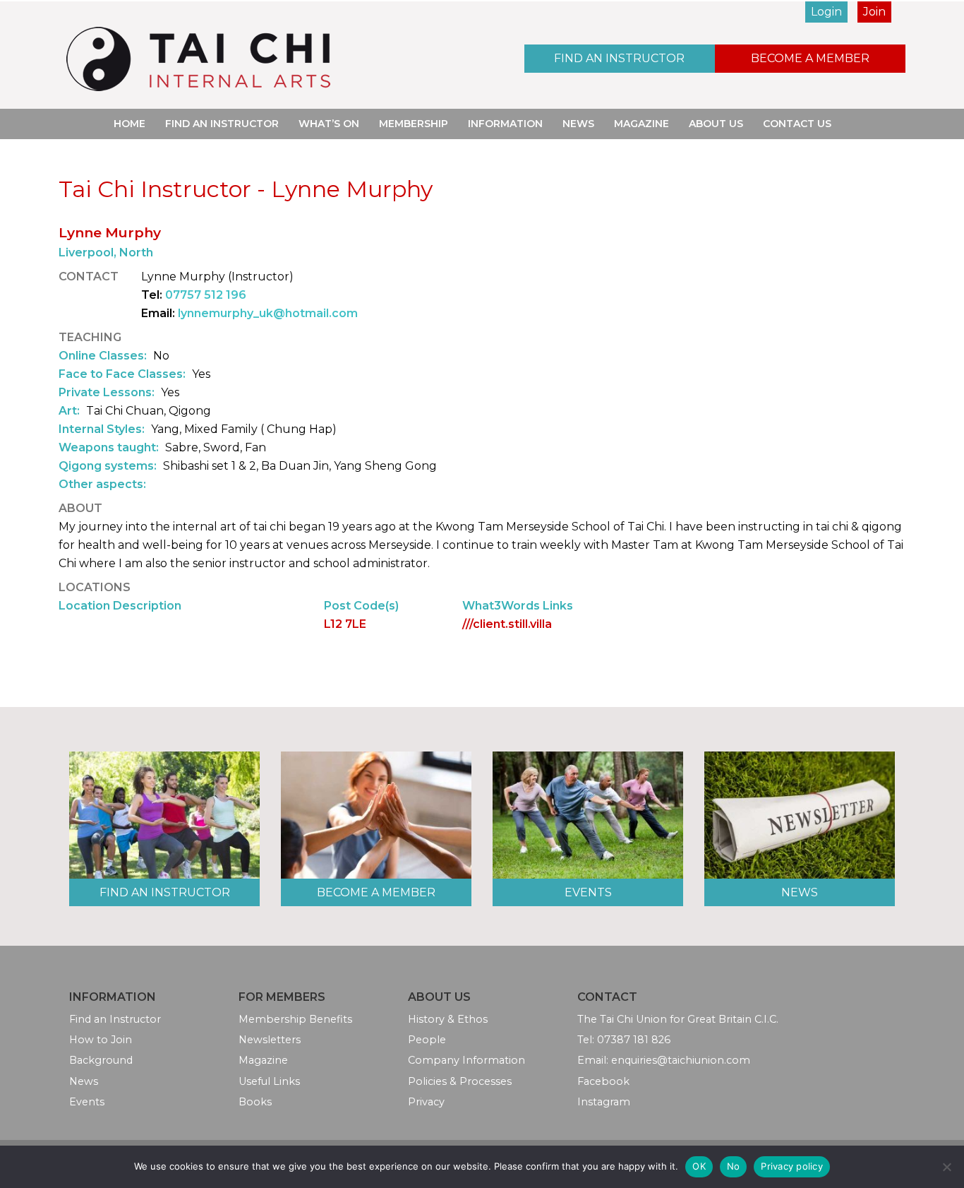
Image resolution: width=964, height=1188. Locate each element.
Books (255, 1101)
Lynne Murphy (110, 232)
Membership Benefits (295, 1019)
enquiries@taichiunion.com (680, 1060)
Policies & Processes (460, 1081)
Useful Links (269, 1081)
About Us (716, 123)
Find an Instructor (619, 58)
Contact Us (797, 123)
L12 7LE (345, 624)
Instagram (603, 1101)
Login (826, 11)
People (427, 1039)
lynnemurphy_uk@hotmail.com (268, 313)
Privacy (426, 1101)
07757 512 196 (205, 295)
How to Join (100, 1039)
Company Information (466, 1060)
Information (505, 123)
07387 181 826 (633, 1039)
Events (588, 892)
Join (874, 11)
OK (699, 1166)
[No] (946, 1167)
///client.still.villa (507, 624)
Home (129, 123)
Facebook (603, 1081)
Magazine (641, 123)
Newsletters (270, 1039)
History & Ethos (448, 1019)
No (733, 1166)
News (578, 123)
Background (101, 1060)
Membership (413, 123)
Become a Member (810, 58)
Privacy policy (792, 1166)
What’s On (329, 123)
